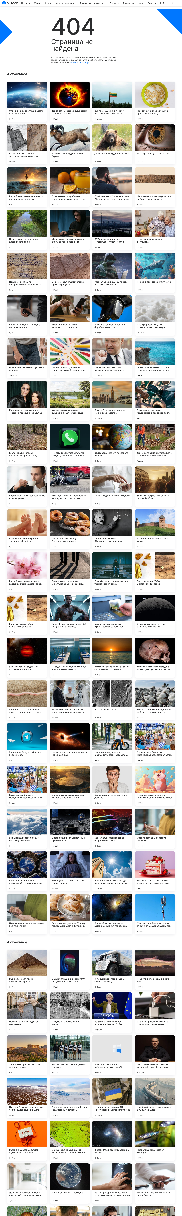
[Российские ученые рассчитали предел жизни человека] (27, 187)
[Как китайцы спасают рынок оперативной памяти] (112, 829)
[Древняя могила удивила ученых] (112, 144)
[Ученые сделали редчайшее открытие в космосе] (27, 658)
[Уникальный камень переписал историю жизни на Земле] (70, 786)
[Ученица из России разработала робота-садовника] (112, 1000)
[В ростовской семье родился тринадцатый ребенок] (27, 529)
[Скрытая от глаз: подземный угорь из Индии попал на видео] (27, 700)
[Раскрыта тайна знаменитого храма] (155, 529)
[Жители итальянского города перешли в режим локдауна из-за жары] (112, 871)
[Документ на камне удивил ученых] (70, 1183)
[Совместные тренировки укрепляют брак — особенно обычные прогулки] (70, 572)
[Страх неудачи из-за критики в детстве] (112, 786)
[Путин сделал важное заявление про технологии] (27, 914)
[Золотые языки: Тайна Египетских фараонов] (155, 572)
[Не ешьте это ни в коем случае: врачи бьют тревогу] (155, 102)
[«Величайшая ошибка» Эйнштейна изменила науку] (112, 529)
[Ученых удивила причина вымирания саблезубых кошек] (70, 401)
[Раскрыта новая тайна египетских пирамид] (27, 1141)
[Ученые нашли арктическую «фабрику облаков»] (27, 829)
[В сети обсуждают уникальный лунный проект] (70, 829)
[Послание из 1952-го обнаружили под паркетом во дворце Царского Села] (27, 273)
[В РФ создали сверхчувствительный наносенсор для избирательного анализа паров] (70, 1085)
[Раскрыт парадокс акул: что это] (155, 273)
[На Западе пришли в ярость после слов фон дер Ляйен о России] (112, 1183)
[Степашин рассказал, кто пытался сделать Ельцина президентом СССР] (112, 358)
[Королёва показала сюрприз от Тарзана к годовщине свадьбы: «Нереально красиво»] (27, 401)
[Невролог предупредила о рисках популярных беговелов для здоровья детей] (112, 743)
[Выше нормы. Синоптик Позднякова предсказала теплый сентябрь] (155, 743)
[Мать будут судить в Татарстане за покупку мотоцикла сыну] (70, 486)
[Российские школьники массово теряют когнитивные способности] (112, 572)
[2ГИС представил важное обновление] (27, 957)
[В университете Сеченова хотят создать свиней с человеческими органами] (155, 1085)
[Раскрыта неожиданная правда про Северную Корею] (112, 273)
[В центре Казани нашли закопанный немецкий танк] (27, 144)
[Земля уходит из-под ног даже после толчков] (70, 871)
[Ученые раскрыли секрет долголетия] (155, 230)
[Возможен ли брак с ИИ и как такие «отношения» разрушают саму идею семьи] (70, 700)
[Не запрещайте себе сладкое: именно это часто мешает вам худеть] (155, 871)
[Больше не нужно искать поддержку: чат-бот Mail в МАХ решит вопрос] (70, 1042)
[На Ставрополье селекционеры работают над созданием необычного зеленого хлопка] (155, 700)
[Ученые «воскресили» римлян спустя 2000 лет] (155, 486)
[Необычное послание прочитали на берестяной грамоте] (155, 187)
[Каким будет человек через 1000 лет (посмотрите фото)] (70, 615)
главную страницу (80, 62)
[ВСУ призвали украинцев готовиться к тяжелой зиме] (112, 230)
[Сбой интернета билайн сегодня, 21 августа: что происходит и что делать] (112, 187)
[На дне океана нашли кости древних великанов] (27, 230)
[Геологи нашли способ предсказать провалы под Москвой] (27, 444)
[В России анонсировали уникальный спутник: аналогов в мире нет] (27, 871)
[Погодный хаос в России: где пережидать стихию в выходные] (27, 1000)
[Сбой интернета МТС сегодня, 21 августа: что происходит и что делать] (70, 957)
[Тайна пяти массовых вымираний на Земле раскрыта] (70, 102)
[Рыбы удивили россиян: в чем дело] (155, 1141)
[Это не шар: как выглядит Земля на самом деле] (27, 102)
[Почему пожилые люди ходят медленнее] (27, 1183)
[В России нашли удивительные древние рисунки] (70, 273)
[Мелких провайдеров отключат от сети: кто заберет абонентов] (155, 914)
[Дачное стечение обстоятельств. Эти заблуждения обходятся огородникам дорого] (155, 444)
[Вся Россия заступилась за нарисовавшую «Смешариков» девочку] (70, 358)
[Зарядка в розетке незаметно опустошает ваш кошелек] (155, 1183)
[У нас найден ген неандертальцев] (155, 957)
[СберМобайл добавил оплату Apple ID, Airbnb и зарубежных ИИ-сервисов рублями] (112, 957)
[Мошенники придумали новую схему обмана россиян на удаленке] (70, 230)
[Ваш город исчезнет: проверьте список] (112, 444)
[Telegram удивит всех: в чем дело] (112, 486)
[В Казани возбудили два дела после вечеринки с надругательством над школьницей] (27, 315)
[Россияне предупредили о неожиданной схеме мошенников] (155, 786)
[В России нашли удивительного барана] (70, 144)
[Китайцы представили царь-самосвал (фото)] (112, 1141)
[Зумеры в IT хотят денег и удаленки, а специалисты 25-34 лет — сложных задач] (27, 1042)
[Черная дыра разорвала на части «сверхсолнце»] (70, 743)
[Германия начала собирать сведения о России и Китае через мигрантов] (112, 1085)
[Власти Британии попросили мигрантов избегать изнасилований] (112, 401)
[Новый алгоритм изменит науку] (155, 1042)
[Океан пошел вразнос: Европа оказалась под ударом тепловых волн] (155, 358)
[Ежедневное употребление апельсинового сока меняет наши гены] (70, 187)
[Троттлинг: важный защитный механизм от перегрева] (155, 1000)
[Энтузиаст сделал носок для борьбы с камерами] (112, 315)
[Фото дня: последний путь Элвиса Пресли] (27, 1085)
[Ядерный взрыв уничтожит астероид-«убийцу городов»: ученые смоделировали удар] (112, 914)
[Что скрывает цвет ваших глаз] (155, 144)
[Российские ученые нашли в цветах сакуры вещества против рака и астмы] (27, 572)
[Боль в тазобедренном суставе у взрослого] (27, 358)
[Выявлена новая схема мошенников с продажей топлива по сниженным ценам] (155, 401)
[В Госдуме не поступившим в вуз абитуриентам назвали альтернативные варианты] (70, 658)
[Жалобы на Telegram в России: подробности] (27, 743)
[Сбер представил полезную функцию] (155, 829)
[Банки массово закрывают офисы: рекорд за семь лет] (112, 615)
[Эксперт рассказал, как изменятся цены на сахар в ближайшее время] (155, 315)
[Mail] (4, 3)
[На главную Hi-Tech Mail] (12, 3)
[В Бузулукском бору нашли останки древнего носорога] (112, 1042)
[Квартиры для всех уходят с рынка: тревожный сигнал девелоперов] (70, 1000)
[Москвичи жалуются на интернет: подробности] (70, 315)
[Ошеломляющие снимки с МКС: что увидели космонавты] (70, 1141)
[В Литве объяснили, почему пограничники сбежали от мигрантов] (112, 102)
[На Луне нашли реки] (112, 700)
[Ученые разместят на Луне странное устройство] (155, 615)
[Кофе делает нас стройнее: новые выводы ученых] (27, 486)
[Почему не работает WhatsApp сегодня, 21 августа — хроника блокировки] (70, 444)
